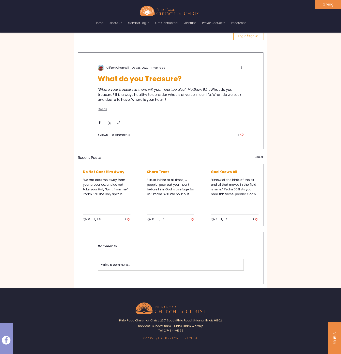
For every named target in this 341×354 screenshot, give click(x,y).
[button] (334, 338)
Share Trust (158, 171)
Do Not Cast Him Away (103, 171)
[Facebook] (6, 340)
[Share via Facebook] (99, 123)
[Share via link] (119, 123)
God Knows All (224, 171)
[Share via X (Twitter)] (109, 123)
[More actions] (241, 67)
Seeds (102, 109)
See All (259, 157)
